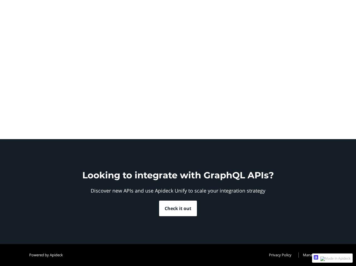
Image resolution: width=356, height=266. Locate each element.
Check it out (178, 208)
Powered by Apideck (46, 254)
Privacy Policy (280, 254)
